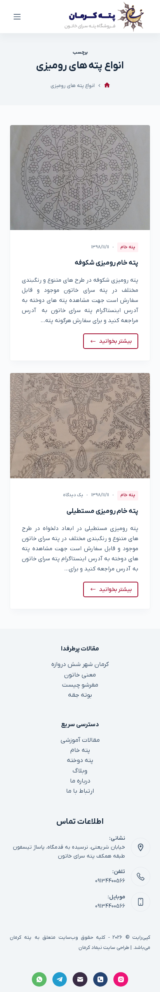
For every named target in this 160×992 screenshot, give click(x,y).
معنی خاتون (80, 675)
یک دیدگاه (73, 495)
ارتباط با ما (80, 791)
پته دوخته (80, 760)
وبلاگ (80, 771)
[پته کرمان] (107, 86)
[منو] (17, 16)
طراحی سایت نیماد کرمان (103, 947)
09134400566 (110, 881)
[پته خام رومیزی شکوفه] (80, 177)
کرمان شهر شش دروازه (80, 664)
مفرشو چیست (80, 685)
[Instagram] (120, 979)
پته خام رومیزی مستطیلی (102, 511)
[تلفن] (100, 979)
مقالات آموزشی (80, 740)
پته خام (127, 247)
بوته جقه (80, 695)
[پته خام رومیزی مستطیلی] (80, 425)
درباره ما (80, 781)
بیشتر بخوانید (113, 343)
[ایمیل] (80, 979)
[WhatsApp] (39, 979)
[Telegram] (59, 979)
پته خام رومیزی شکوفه (106, 263)
